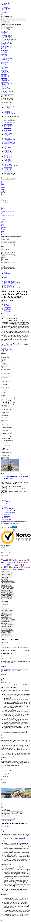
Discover (3, 96)
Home (5, 280)
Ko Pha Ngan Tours (8, 171)
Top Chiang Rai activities (7, 98)
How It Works (7, 8)
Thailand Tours (7, 130)
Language (3, 547)
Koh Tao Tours (7, 147)
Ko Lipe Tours (7, 169)
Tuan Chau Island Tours (9, 143)
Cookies (6, 517)
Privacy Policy (7, 514)
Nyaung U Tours (8, 133)
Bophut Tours (7, 150)
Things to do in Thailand (9, 281)
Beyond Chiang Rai (5, 101)
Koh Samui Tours (8, 152)
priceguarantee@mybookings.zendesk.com (14, 669)
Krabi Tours (6, 148)
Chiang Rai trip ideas (6, 102)
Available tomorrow (8, 112)
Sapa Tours (6, 131)
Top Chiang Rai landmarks (7, 99)
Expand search (8, 349)
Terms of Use (7, 516)
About (5, 11)
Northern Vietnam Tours (9, 139)
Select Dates (5, 314)
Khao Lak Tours (7, 164)
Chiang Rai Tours (8, 157)
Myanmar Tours (7, 128)
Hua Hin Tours (7, 160)
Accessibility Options (9, 510)
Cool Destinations (11, 519)
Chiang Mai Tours (8, 124)
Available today (7, 111)
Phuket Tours (7, 155)
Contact (5, 12)
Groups (5, 9)
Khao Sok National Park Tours (11, 165)
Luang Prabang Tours (9, 125)
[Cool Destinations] (5, 95)
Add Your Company (8, 508)
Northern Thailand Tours (9, 122)
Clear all (3, 458)
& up (12, 402)
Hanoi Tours (7, 138)
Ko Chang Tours (8, 167)
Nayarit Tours (7, 135)
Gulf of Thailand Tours (9, 142)
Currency (3, 549)
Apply (7, 458)
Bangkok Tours (7, 141)
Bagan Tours (7, 134)
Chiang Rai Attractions (9, 286)
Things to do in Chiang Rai (10, 283)
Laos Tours (6, 126)
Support (5, 505)
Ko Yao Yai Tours (8, 151)
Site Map (3, 523)
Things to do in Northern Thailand (12, 282)
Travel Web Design (10, 523)
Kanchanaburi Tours (8, 161)
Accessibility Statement (9, 512)
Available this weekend (9, 113)
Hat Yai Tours (7, 159)
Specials (6, 7)
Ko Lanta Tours (7, 168)
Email (16, 818)
